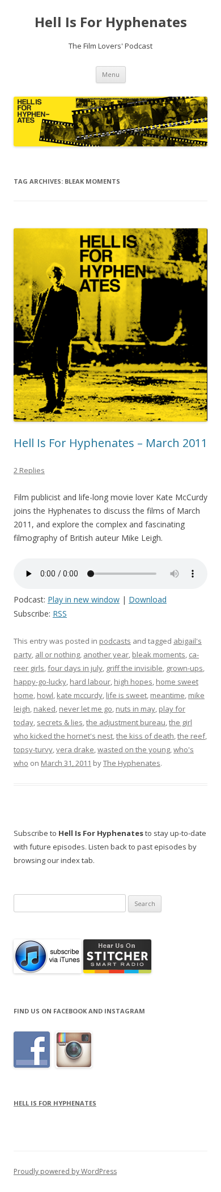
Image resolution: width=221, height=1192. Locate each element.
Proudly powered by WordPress (65, 1171)
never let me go (85, 709)
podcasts (115, 641)
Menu (111, 74)
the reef (191, 736)
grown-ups (184, 668)
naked (44, 709)
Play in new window (84, 599)
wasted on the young (133, 749)
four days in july (75, 668)
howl (45, 695)
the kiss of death (145, 736)
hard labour (90, 682)
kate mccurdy (80, 695)
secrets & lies (60, 722)
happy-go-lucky (40, 682)
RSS (60, 613)
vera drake (75, 749)
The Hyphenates (131, 763)
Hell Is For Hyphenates (111, 22)
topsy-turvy (33, 749)
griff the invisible (134, 668)
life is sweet (126, 695)
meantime (167, 695)
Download (148, 599)
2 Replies (29, 470)
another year (106, 654)
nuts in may (135, 709)
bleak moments (158, 654)
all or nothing (57, 654)
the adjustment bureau (125, 722)
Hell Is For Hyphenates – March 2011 (110, 442)
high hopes (133, 682)
